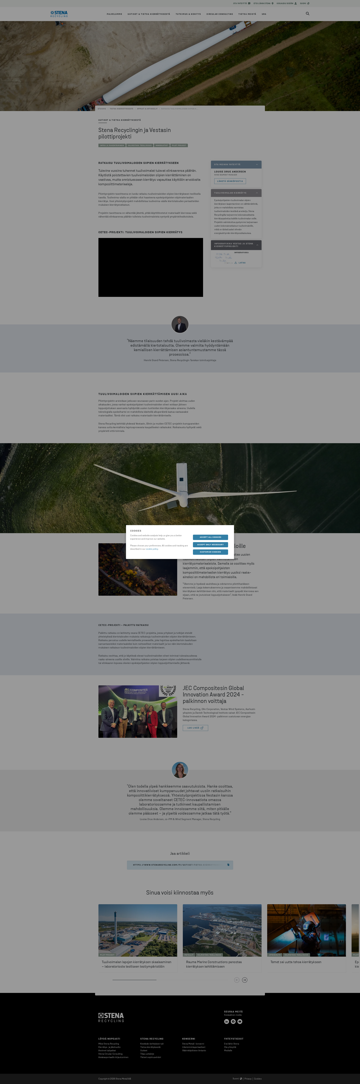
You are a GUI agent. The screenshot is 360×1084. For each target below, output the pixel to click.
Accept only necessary (210, 545)
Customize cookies (210, 552)
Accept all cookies (210, 537)
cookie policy (152, 549)
